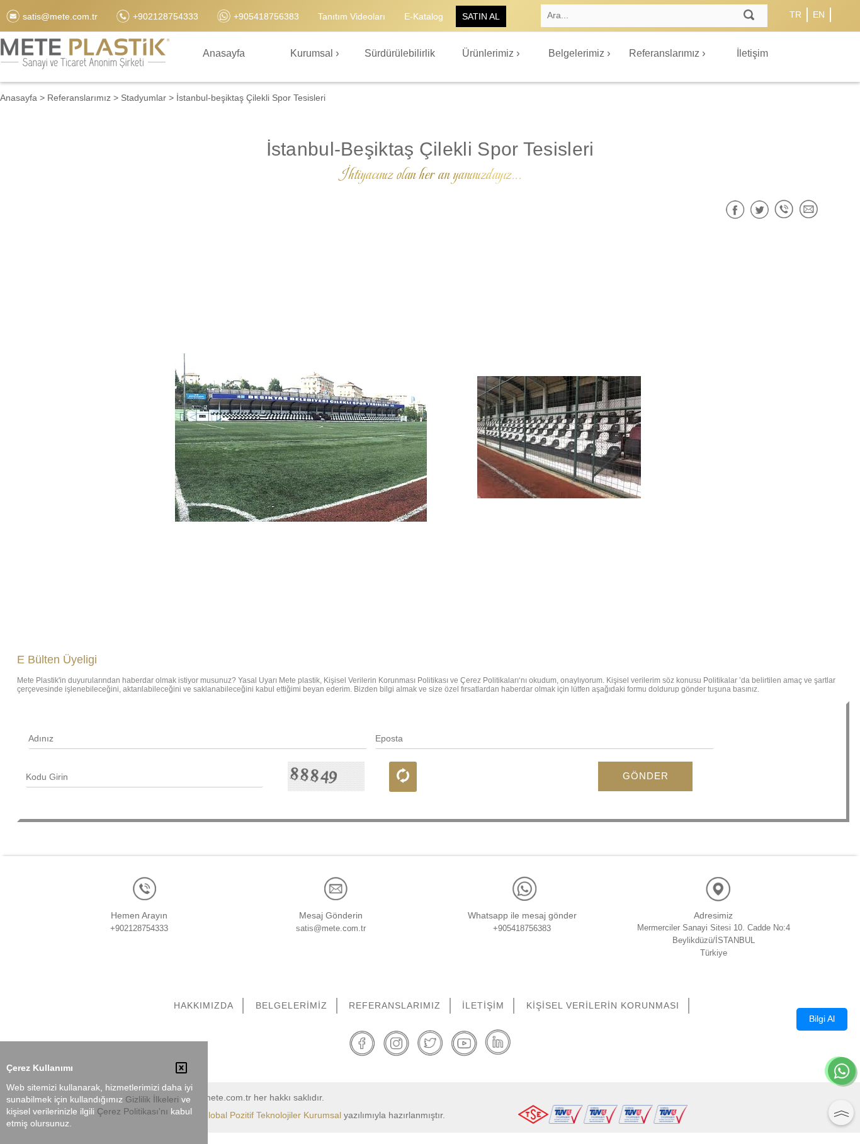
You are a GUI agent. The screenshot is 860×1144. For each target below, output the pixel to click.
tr (795, 14)
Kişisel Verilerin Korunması (602, 1005)
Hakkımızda (204, 1005)
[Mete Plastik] (85, 60)
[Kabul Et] (181, 1069)
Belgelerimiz (577, 53)
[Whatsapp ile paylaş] (784, 209)
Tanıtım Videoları (351, 16)
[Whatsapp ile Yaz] (842, 1072)
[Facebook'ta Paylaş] (735, 209)
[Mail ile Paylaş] (809, 209)
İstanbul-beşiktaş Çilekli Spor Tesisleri (250, 98)
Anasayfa (224, 53)
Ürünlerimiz (489, 53)
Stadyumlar (143, 98)
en (819, 14)
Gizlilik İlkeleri (152, 1099)
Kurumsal (313, 53)
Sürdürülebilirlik (400, 53)
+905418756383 (522, 928)
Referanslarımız (665, 53)
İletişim (752, 53)
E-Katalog (423, 16)
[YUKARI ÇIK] (841, 1112)
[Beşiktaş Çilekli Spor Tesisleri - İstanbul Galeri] (301, 437)
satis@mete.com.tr (331, 928)
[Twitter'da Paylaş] (760, 209)
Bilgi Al (822, 1019)
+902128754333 (139, 928)
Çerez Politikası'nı (132, 1111)
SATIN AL (481, 16)
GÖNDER (646, 775)
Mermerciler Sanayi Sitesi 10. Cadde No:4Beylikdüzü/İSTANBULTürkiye (713, 940)
